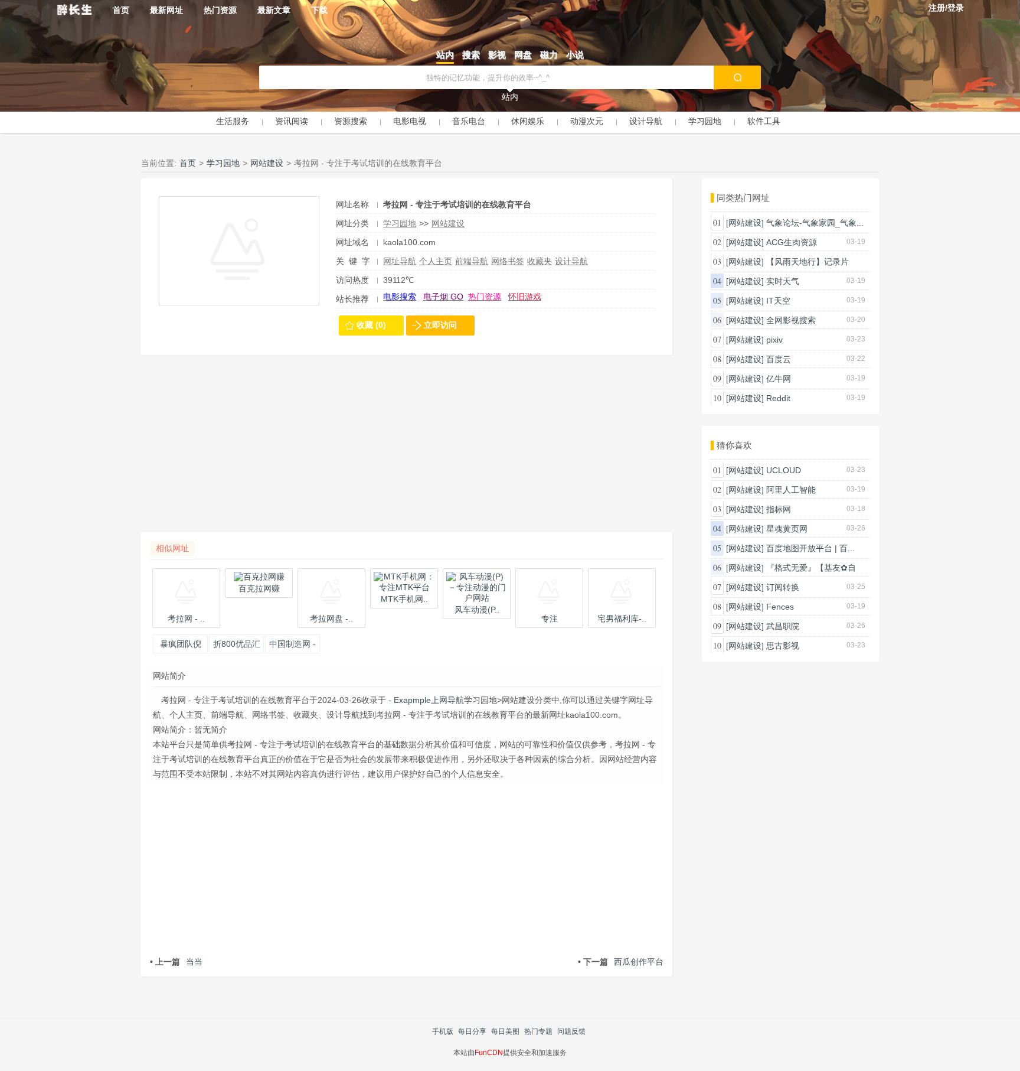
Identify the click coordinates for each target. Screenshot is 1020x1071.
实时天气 (782, 281)
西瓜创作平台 (620, 961)
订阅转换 (782, 587)
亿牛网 (778, 378)
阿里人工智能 (791, 489)
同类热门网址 (743, 198)
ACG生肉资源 (791, 242)
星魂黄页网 (787, 528)
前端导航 (471, 261)
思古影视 (782, 645)
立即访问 (440, 325)
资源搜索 (350, 121)
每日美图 (505, 1031)
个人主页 (435, 261)
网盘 (523, 55)
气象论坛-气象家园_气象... (815, 222)
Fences (780, 606)
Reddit (778, 398)
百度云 (778, 359)
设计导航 (645, 121)
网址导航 (399, 261)
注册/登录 (946, 7)
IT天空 (778, 300)
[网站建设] (745, 222)
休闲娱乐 (527, 121)
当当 (176, 961)
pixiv (774, 339)
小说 (575, 55)
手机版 (442, 1031)
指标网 (778, 509)
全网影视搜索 (791, 320)
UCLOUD (783, 470)
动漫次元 (586, 121)
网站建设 (266, 163)
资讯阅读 (291, 121)
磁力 (549, 55)
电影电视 (409, 121)
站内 (445, 55)
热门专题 (538, 1031)
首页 (121, 10)
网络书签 (507, 261)
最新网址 (166, 10)
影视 (497, 55)
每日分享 (472, 1031)
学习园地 (704, 121)
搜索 (471, 55)
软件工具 (763, 121)
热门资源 (220, 10)
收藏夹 (539, 261)
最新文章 (273, 10)
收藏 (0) (371, 325)
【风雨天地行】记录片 (807, 261)
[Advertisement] (406, 449)
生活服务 (232, 121)
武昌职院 (782, 626)
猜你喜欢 (734, 445)
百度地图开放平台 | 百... (810, 548)
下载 (319, 10)
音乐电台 (468, 121)
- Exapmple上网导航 (425, 700)
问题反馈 (571, 1031)
